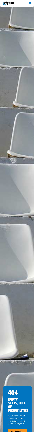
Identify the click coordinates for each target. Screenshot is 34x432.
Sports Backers (9, 3)
